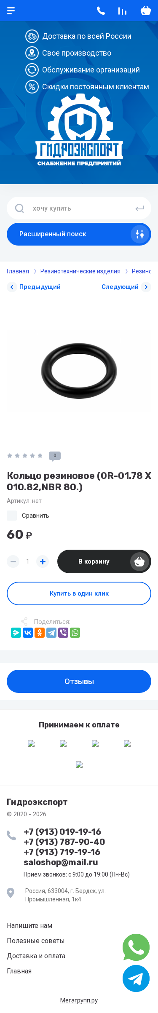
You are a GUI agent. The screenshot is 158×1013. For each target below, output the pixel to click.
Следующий (120, 286)
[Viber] (63, 633)
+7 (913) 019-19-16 (62, 832)
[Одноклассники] (40, 633)
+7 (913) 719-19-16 (62, 852)
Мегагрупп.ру (79, 1000)
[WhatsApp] (75, 633)
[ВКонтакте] (28, 633)
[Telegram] (51, 633)
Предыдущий (40, 286)
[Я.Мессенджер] (16, 633)
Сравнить (35, 515)
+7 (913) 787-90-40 (64, 842)
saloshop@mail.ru (61, 862)
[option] (79, 371)
